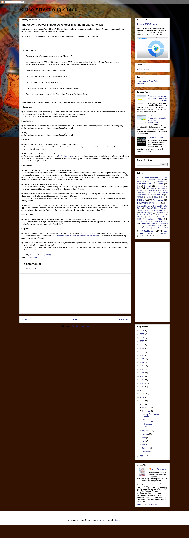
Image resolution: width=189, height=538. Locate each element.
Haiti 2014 (161, 188)
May (144, 438)
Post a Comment (31, 268)
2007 (142, 397)
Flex (138, 186)
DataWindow (160, 181)
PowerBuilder (32, 257)
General (147, 186)
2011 (142, 383)
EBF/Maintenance (65, 156)
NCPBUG (140, 197)
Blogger (117, 520)
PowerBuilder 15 (143, 206)
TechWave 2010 (154, 226)
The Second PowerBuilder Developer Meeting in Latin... (151, 423)
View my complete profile (147, 504)
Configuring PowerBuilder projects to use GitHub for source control (157, 119)
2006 (142, 401)
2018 (142, 359)
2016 (142, 366)
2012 (142, 380)
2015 (142, 369)
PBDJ (141, 199)
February (146, 448)
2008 (142, 394)
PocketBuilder (158, 200)
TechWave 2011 (143, 228)
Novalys (148, 197)
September (147, 431)
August (145, 434)
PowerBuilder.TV (161, 210)
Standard (140, 217)
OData (156, 197)
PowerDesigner (146, 213)
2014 (142, 373)
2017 (142, 362)
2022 (142, 345)
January (145, 452)
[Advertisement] (75, 293)
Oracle (163, 197)
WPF (150, 236)
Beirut (147, 182)
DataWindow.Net (144, 184)
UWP (149, 233)
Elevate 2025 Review (147, 24)
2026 (142, 331)
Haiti (139, 188)
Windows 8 (143, 236)
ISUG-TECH (152, 190)
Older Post (124, 319)
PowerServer (160, 213)
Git (156, 186)
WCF (155, 233)
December (146, 407)
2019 (142, 355)
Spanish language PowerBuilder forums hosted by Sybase (77, 236)
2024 (142, 338)
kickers (101, 520)
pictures (36, 36)
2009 (142, 390)
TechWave (152, 217)
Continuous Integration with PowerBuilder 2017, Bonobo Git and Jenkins (158, 98)
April (144, 441)
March (145, 445)
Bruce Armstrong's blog (48, 9)
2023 (142, 341)
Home (76, 319)
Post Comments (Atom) (80, 326)
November (146, 411)
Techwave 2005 (154, 219)
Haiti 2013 (150, 188)
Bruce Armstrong (158, 469)
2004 (142, 456)
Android (151, 179)
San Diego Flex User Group (146, 215)
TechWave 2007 (161, 221)
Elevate (160, 184)
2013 (142, 376)
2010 (142, 387)
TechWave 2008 (148, 223)
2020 (142, 352)
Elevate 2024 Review (156, 138)
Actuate (139, 177)
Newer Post (26, 319)
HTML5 (140, 190)
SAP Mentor (161, 215)
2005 (142, 404)
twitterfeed (147, 230)
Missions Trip (158, 195)
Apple (139, 181)
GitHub (163, 186)
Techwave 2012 (162, 228)
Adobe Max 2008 (151, 177)
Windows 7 (163, 233)
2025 (142, 334)
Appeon (160, 179)
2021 (142, 348)
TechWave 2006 (143, 221)
